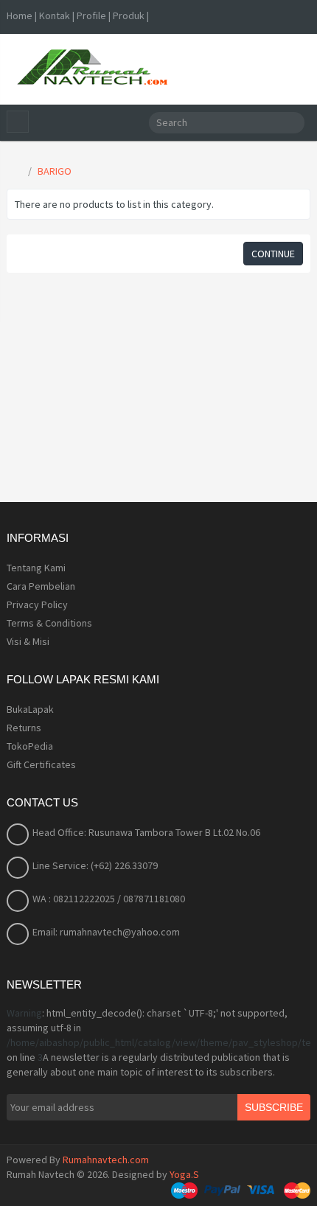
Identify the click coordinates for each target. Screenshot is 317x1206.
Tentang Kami (36, 567)
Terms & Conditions (49, 623)
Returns (24, 727)
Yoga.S (184, 1174)
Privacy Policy (37, 604)
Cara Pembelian (41, 586)
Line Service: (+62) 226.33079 (95, 865)
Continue (273, 253)
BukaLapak (30, 709)
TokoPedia (30, 746)
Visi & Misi (28, 641)
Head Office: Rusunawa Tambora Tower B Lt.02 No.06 (146, 832)
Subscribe (274, 1107)
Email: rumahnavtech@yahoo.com (106, 931)
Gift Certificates (41, 764)
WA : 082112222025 (74, 898)
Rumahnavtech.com (106, 1159)
